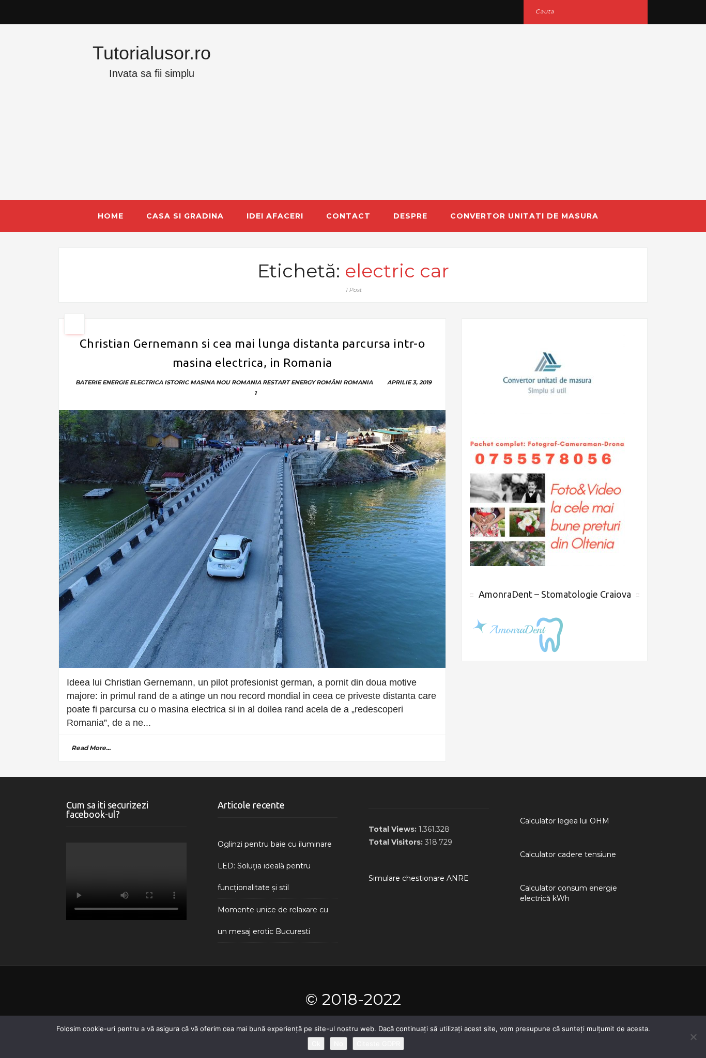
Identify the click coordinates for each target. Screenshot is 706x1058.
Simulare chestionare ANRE (419, 878)
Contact (348, 216)
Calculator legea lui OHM (564, 821)
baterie (88, 382)
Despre (410, 216)
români (329, 382)
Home (111, 216)
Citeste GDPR (378, 1043)
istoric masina (189, 382)
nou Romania (238, 382)
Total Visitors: (397, 842)
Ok (316, 1043)
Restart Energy (289, 382)
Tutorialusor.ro (152, 53)
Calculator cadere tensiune (568, 854)
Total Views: (394, 829)
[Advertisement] (454, 112)
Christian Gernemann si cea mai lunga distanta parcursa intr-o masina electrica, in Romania (252, 353)
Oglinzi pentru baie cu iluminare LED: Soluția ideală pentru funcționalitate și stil (275, 865)
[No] (693, 1037)
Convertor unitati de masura (524, 216)
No (338, 1043)
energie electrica (132, 382)
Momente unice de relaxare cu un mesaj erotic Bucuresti (273, 920)
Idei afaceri (275, 216)
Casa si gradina (185, 216)
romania (358, 382)
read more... (91, 748)
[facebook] (70, 11)
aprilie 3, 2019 (409, 382)
